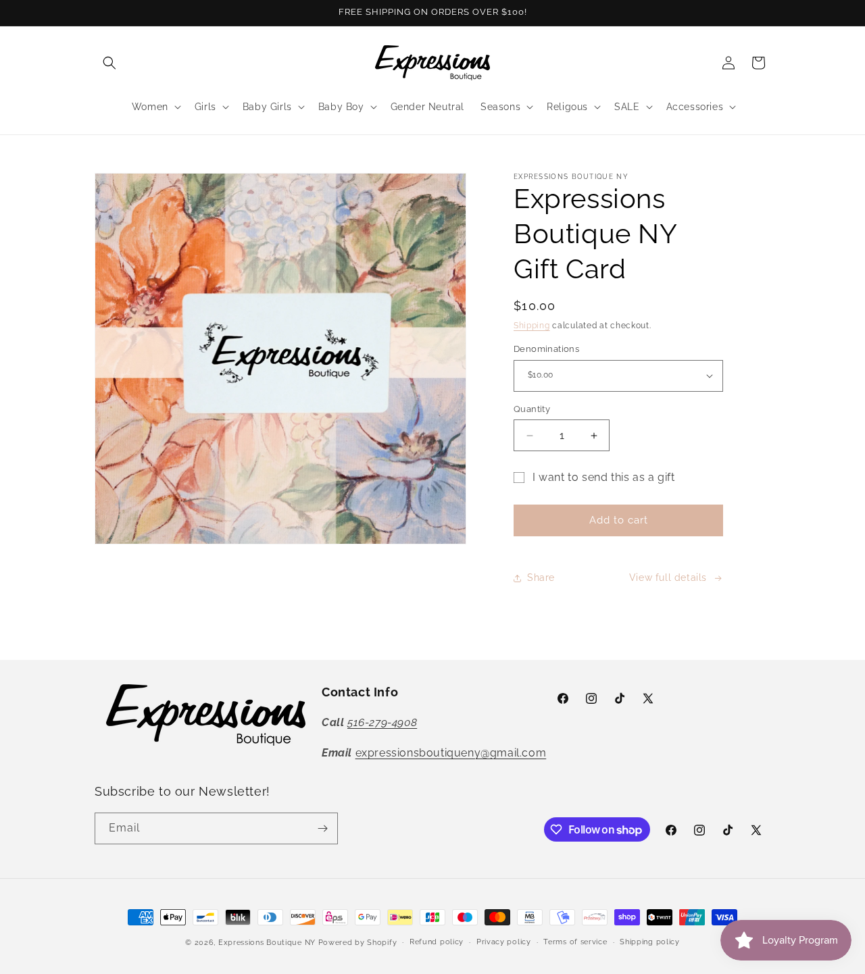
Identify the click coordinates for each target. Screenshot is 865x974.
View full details (668, 577)
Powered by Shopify (357, 942)
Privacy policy (503, 942)
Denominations (546, 349)
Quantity (532, 409)
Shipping (532, 325)
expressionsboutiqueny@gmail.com (451, 752)
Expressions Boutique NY (267, 942)
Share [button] (541, 577)
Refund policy (437, 942)
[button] (109, 63)
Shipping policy (650, 942)
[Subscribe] (322, 828)
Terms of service (575, 942)
